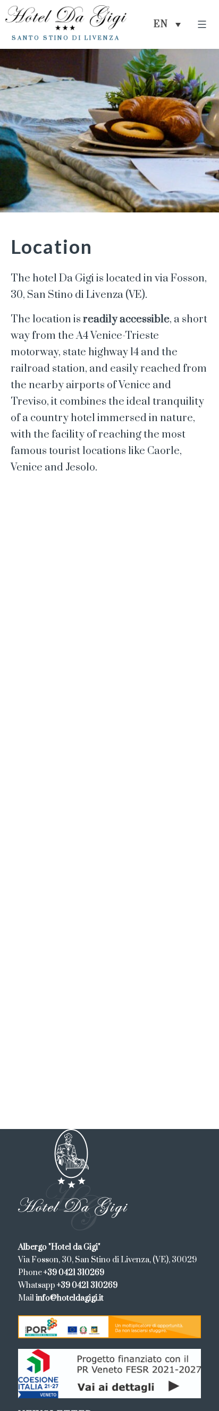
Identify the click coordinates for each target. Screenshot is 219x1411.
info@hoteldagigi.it (70, 1298)
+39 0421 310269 (74, 1273)
